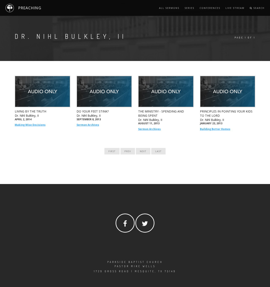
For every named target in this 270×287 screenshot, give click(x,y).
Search (258, 7)
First (112, 151)
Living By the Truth (30, 111)
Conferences (210, 7)
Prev (127, 151)
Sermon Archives (88, 125)
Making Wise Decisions (30, 125)
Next (143, 151)
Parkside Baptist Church (135, 262)
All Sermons (169, 7)
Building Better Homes (215, 129)
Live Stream (234, 7)
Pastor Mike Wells (135, 266)
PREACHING (29, 7)
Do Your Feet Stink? (93, 111)
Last (158, 151)
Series (189, 7)
